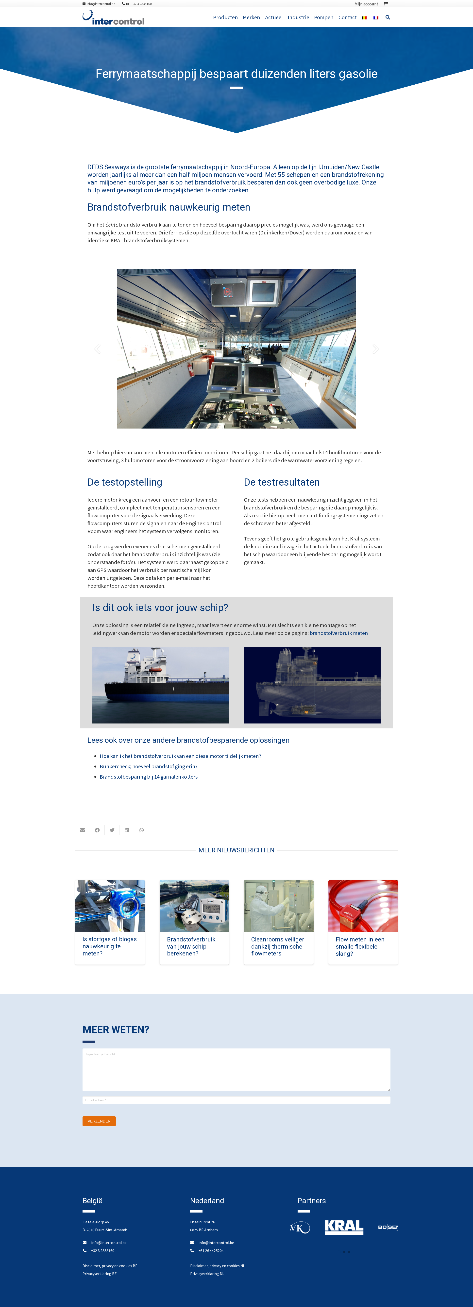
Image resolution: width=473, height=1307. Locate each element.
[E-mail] (82, 830)
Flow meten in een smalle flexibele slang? (360, 946)
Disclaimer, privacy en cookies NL (217, 1265)
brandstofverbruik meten (339, 632)
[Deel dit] (97, 830)
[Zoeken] (388, 17)
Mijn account (366, 4)
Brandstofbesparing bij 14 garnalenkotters (149, 776)
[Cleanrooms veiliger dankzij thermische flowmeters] (279, 883)
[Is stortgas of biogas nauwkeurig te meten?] (110, 883)
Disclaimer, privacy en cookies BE (110, 1265)
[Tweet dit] (112, 830)
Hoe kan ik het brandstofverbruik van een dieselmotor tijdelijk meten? (180, 755)
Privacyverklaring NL (207, 1273)
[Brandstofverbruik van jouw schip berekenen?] (194, 883)
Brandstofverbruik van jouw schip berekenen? (191, 946)
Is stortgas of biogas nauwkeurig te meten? (110, 946)
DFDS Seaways (108, 167)
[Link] (113, 17)
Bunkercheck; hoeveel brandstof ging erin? (149, 766)
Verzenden (99, 1121)
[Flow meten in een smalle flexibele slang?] (363, 883)
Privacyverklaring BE (100, 1273)
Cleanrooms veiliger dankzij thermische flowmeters (277, 946)
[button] (339, 1251)
